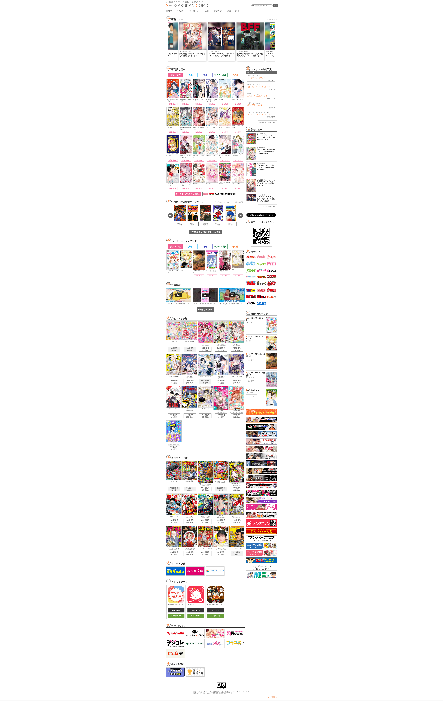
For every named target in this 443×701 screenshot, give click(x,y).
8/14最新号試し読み (237, 416)
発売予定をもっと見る (267, 122)
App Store (176, 610)
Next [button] (240, 215)
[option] (193, 41)
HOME (169, 11)
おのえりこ (271, 80)
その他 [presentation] (235, 75)
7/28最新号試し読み (190, 416)
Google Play (176, 616)
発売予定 (218, 11)
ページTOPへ (272, 697)
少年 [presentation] (190, 75)
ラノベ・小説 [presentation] (220, 75)
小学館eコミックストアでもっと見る (205, 232)
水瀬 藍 (272, 89)
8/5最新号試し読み (174, 416)
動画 (237, 11)
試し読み (172, 104)
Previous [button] (170, 215)
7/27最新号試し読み (237, 521)
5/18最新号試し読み (237, 381)
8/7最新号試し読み (221, 381)
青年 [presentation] (205, 75)
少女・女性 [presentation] (175, 75)
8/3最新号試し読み (205, 349)
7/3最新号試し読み (174, 381)
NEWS (180, 11)
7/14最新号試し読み (205, 416)
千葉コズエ (271, 98)
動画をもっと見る (205, 310)
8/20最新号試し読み (221, 349)
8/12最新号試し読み (190, 381)
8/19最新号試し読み (237, 489)
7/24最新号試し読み (237, 349)
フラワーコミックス (257, 77)
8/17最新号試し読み (221, 521)
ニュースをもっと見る (270, 19)
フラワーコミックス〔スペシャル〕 (258, 113)
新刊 (207, 11)
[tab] (175, 75)
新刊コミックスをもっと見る (188, 194)
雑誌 (229, 11)
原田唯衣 (272, 108)
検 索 (275, 6)
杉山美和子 (271, 117)
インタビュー (194, 11)
